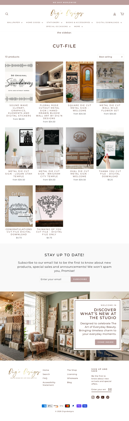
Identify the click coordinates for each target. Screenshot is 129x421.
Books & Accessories (78, 22)
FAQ (45, 378)
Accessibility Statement (49, 383)
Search (46, 374)
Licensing (72, 374)
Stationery (53, 22)
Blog (69, 382)
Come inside (106, 342)
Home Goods (33, 22)
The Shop (72, 370)
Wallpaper (14, 22)
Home (46, 370)
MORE (77, 26)
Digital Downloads (108, 22)
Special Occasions (57, 26)
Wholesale (72, 378)
